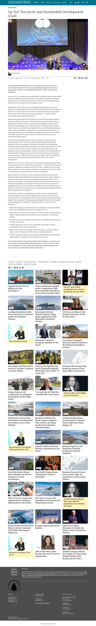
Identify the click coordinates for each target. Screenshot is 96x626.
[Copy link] (84, 78)
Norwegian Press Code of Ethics (45, 573)
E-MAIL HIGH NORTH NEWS (42, 603)
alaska (11, 262)
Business (36, 2)
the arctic (18, 262)
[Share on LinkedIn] (79, 78)
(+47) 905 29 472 (69, 600)
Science (49, 2)
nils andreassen (43, 262)
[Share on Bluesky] (87, 78)
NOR (83, 2)
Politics (43, 2)
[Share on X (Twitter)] (77, 78)
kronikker (53, 262)
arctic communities (15, 264)
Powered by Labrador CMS (48, 623)
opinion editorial (30, 262)
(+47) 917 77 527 (39, 600)
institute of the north (66, 262)
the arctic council (30, 264)
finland (78, 262)
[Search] (70, 2)
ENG (87, 2)
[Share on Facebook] (75, 78)
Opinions (63, 2)
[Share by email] (82, 78)
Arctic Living (56, 2)
